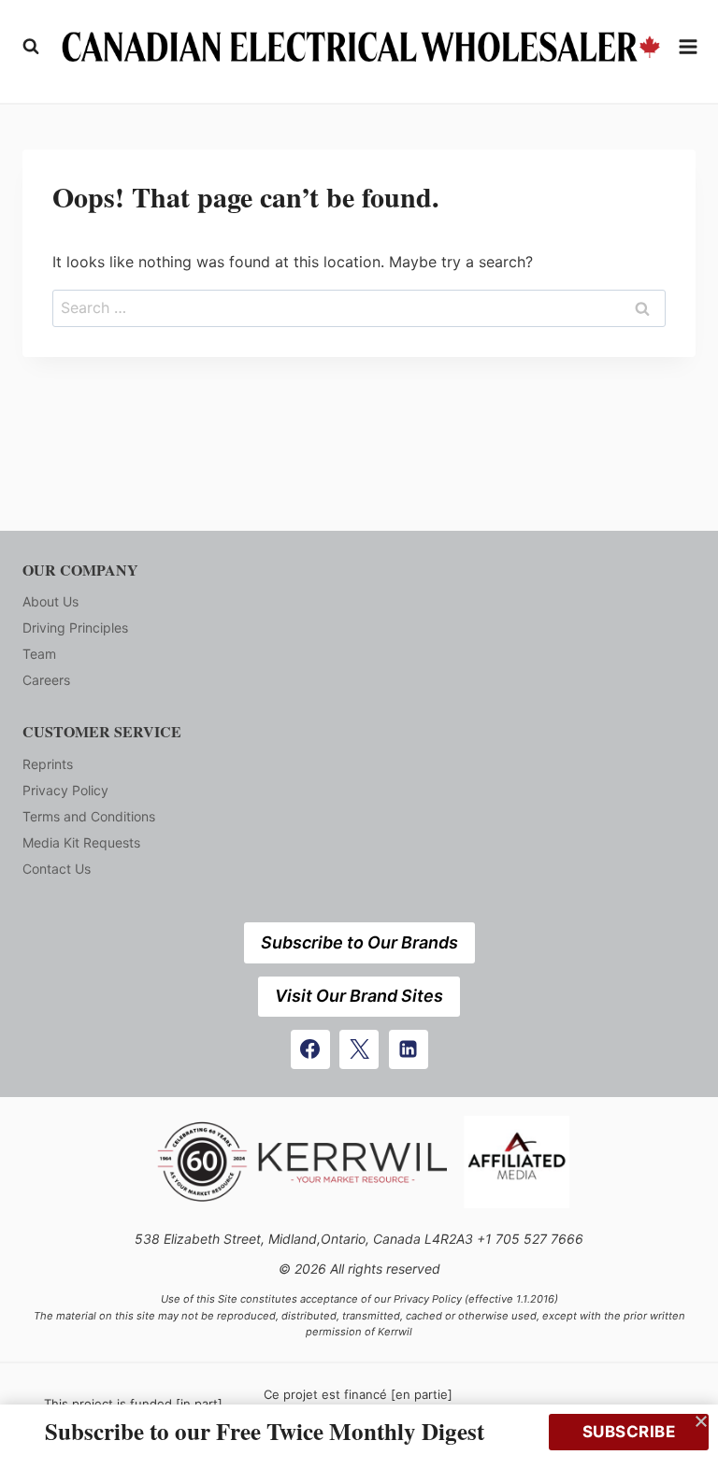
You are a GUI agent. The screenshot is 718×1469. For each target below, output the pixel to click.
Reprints (47, 764)
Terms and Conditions (88, 816)
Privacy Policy (65, 790)
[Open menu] (688, 46)
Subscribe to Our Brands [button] (359, 942)
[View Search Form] (31, 47)
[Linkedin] (408, 1049)
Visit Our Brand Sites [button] (359, 995)
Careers (46, 680)
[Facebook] (310, 1049)
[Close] (701, 1421)
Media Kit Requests (81, 842)
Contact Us (56, 869)
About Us (50, 601)
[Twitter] (359, 1049)
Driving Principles (75, 627)
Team (39, 654)
